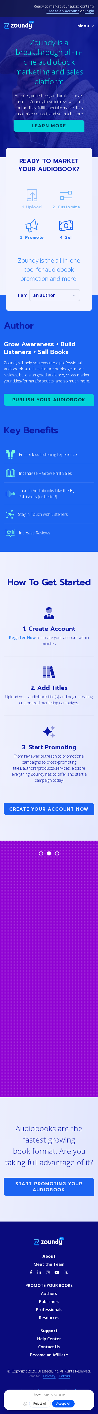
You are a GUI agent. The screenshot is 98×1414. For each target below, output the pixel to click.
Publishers (49, 1301)
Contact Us (49, 1347)
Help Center (49, 1339)
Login (89, 11)
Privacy (49, 1375)
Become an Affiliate (49, 1355)
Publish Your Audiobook (49, 399)
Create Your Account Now (49, 809)
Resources (49, 1317)
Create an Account (62, 11)
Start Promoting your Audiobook (49, 1187)
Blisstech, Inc (48, 1371)
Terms (64, 1375)
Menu (83, 26)
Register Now (22, 637)
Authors (49, 1293)
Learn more (49, 125)
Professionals (49, 1309)
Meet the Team (49, 1264)
